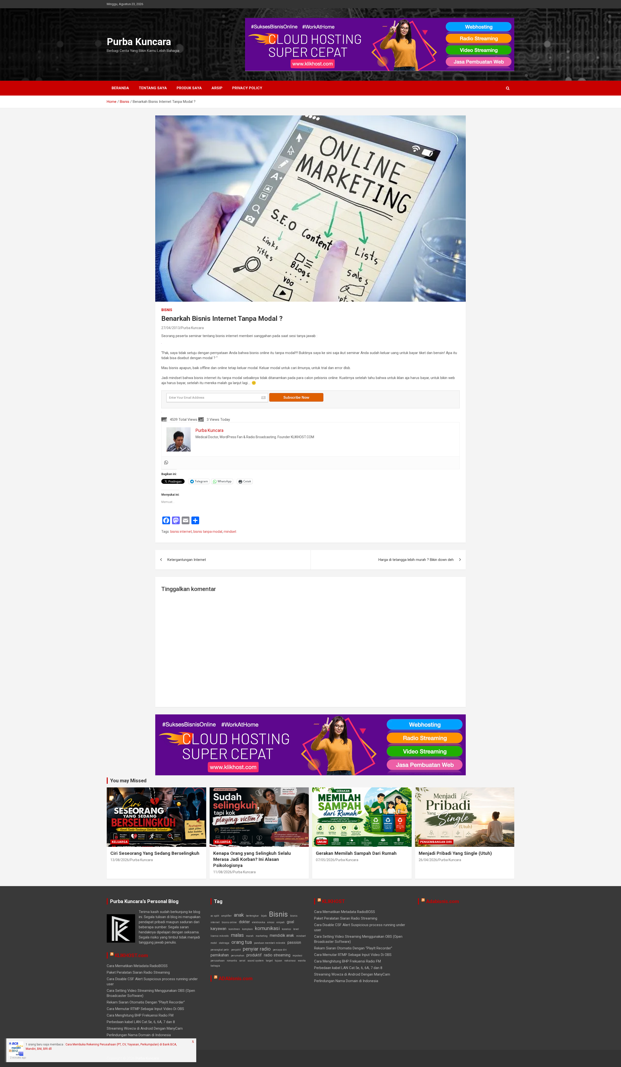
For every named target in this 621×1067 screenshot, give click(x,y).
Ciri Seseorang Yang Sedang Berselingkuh (154, 853)
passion (294, 942)
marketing (262, 936)
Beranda (120, 88)
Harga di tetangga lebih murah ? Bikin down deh (416, 560)
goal (290, 922)
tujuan (278, 960)
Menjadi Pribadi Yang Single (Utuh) (455, 853)
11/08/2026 (222, 872)
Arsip (217, 88)
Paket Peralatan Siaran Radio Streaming (138, 972)
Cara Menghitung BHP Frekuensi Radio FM (140, 1015)
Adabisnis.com (442, 901)
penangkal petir (220, 949)
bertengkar (252, 915)
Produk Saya (189, 88)
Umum (322, 842)
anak (239, 915)
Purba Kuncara (139, 42)
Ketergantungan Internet (186, 560)
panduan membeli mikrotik (269, 943)
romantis (232, 960)
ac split (215, 915)
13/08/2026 (119, 860)
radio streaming (277, 955)
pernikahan (220, 955)
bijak (264, 915)
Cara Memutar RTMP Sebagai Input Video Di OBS (145, 1009)
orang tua (241, 942)
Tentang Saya (153, 88)
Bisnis (166, 310)
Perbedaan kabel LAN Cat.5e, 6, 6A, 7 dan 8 (141, 1022)
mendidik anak (282, 935)
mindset (230, 532)
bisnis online (229, 922)
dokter (244, 922)
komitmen (234, 929)
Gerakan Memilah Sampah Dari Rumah (356, 853)
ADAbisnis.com (236, 978)
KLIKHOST (333, 901)
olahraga (224, 943)
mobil (214, 943)
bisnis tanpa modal (207, 532)
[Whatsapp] (166, 462)
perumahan (237, 955)
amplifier (226, 915)
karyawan (218, 928)
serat (242, 960)
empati (281, 922)
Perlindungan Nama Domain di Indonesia (139, 1035)
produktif (254, 955)
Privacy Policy (247, 88)
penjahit (236, 949)
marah (249, 936)
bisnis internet (181, 532)
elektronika (258, 922)
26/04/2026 (428, 860)
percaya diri (280, 949)
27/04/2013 (170, 328)
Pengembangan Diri (436, 842)
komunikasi (267, 928)
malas (237, 935)
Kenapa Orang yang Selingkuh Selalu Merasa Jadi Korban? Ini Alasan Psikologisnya (252, 859)
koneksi (286, 929)
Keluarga (120, 842)
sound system (255, 960)
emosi (270, 922)
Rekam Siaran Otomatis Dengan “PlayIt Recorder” (146, 1002)
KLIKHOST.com (131, 955)
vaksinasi (290, 960)
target (269, 960)
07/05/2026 (325, 860)
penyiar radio (257, 949)
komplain (247, 929)
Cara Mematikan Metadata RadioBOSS (137, 966)
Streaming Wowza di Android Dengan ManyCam (145, 1028)
